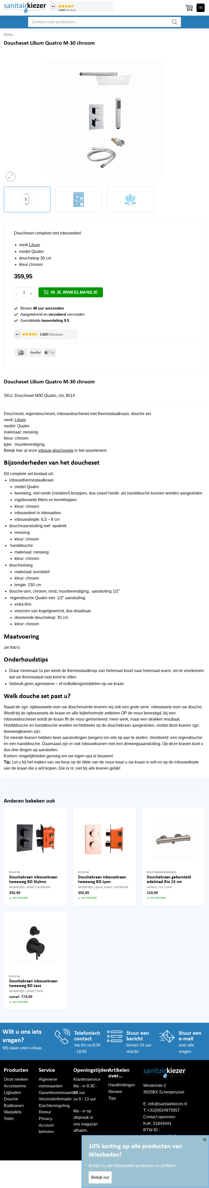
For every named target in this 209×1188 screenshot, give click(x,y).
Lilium (34, 245)
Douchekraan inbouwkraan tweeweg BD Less (33, 983)
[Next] (194, 119)
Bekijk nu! (100, 1177)
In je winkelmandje (74, 292)
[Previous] (14, 119)
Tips (112, 1098)
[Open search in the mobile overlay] (104, 22)
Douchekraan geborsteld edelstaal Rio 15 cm (169, 879)
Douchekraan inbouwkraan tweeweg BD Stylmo (33, 879)
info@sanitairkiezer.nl (167, 1104)
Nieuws (115, 1091)
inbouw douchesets (55, 450)
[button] (189, 8)
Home (8, 35)
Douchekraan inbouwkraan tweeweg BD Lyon (102, 879)
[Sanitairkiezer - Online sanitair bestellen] (25, 8)
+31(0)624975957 (163, 1110)
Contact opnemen (159, 1117)
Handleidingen (121, 1085)
